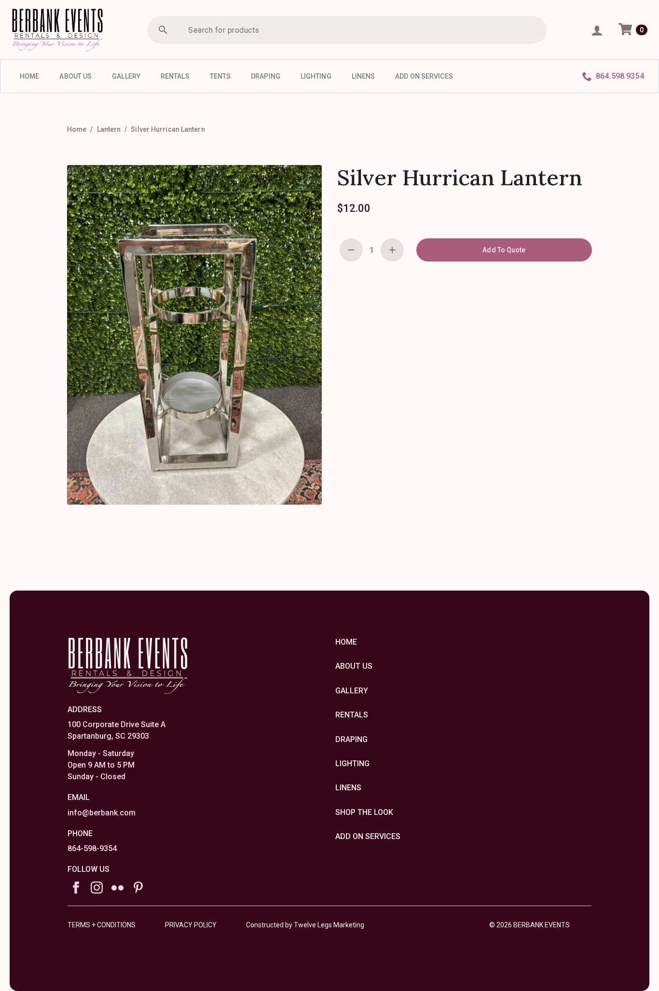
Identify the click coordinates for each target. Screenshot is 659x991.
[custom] (117, 887)
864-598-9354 (92, 848)
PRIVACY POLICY (191, 925)
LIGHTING (316, 76)
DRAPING (265, 76)
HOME (29, 76)
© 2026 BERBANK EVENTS (529, 925)
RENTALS (175, 76)
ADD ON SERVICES (424, 76)
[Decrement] (351, 250)
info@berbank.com (102, 812)
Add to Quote (503, 250)
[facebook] (76, 887)
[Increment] (392, 250)
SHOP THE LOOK (364, 812)
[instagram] (96, 887)
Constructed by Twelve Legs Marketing (305, 925)
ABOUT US (75, 76)
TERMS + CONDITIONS (102, 925)
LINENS (363, 76)
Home (76, 129)
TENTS (220, 76)
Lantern (109, 129)
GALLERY (126, 76)
